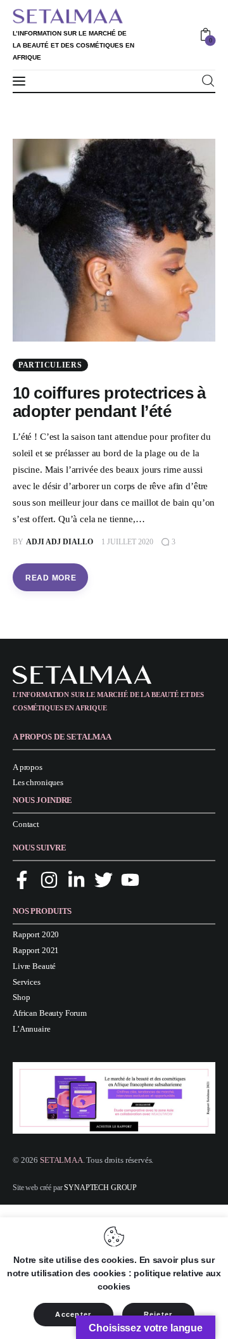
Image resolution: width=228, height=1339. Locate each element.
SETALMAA (61, 1160)
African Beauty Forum (50, 1013)
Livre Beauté (34, 966)
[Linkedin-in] (76, 880)
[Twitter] (103, 880)
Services (27, 982)
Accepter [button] (73, 1314)
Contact (26, 824)
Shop (21, 997)
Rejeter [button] (158, 1314)
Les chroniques (38, 782)
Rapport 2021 (36, 950)
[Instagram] (49, 880)
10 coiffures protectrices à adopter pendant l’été (109, 402)
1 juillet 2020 (127, 541)
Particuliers (50, 365)
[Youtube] (130, 880)
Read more (50, 577)
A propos (27, 767)
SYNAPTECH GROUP (100, 1187)
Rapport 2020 (36, 934)
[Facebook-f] (22, 880)
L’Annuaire (32, 1029)
